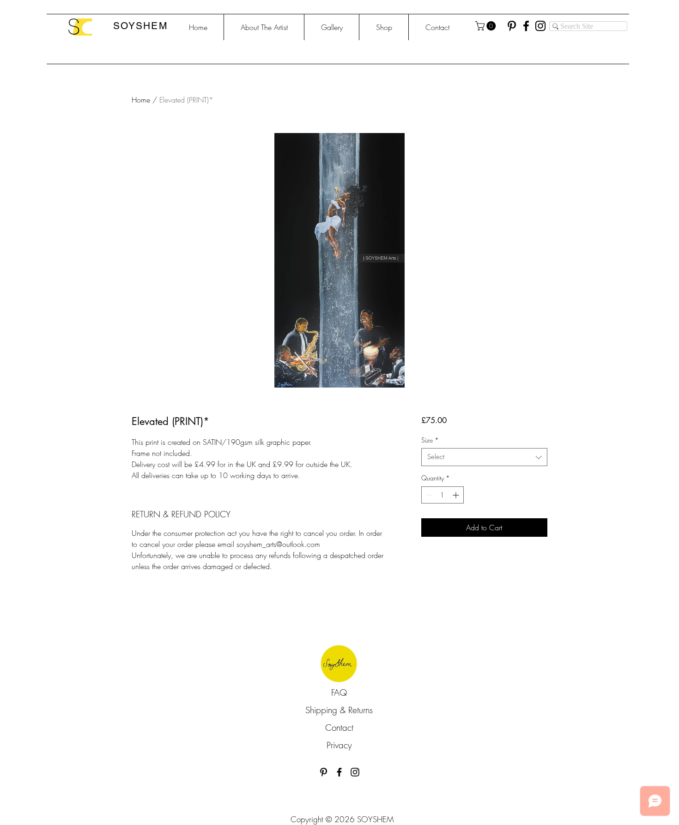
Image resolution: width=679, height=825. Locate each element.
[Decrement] (428, 495)
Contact (339, 728)
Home (141, 100)
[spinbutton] (442, 495)
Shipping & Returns (339, 710)
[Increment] (456, 495)
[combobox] (484, 457)
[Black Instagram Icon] (355, 772)
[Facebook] (526, 26)
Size (430, 440)
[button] (486, 25)
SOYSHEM (140, 25)
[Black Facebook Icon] (339, 772)
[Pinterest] (512, 26)
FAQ (339, 692)
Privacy (339, 745)
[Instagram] (540, 26)
